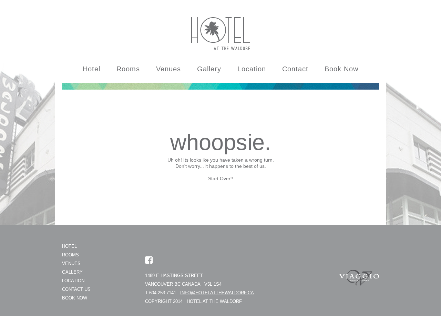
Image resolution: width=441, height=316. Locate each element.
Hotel (91, 69)
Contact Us (76, 289)
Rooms (128, 69)
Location (251, 69)
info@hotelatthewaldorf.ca (217, 292)
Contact (295, 69)
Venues (168, 69)
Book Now (341, 69)
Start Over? (220, 178)
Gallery (209, 69)
